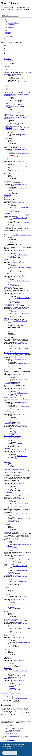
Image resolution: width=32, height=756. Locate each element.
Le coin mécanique (23, 106)
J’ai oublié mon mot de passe (19, 698)
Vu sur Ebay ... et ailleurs (11, 532)
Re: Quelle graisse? (22, 393)
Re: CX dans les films (23, 222)
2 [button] (4, 50)
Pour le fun (7, 213)
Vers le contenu (5, 12)
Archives (6, 370)
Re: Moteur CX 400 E (23, 559)
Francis (11, 315)
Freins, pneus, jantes (9, 411)
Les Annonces (8, 524)
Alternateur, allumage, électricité (12, 436)
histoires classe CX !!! (10, 287)
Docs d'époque (8, 508)
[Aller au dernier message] (23, 78)
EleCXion (7, 649)
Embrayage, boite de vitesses (12, 423)
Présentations (7, 181)
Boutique (6, 587)
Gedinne (6, 66)
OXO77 (22, 722)
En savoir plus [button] (7, 748)
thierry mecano (14, 520)
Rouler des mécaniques (10, 94)
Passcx (8, 105)
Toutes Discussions (9, 173)
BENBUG (9, 128)
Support (6, 611)
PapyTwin (22, 665)
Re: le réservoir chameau (23, 518)
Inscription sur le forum (23, 153)
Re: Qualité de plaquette (23, 419)
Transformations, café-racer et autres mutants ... (17, 94)
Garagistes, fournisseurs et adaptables (14, 469)
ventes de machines (9, 564)
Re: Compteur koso (22, 379)
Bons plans (7, 462)
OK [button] (9, 753)
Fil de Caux (13, 504)
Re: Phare (19, 443)
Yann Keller (16, 235)
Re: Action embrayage (23, 431)
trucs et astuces (8, 492)
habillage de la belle (9, 448)
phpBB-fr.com (11, 740)
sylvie (7, 72)
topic (5, 634)
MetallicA (12, 155)
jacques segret (13, 301)
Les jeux (6, 273)
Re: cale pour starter (22, 503)
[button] (4, 56)
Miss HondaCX (8, 678)
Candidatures (7, 668)
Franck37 (12, 607)
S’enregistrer (15, 693)
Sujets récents (7, 59)
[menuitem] (13, 23)
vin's (11, 420)
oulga (11, 489)
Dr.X (11, 270)
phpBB (11, 736)
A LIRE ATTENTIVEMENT (12, 146)
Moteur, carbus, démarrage (11, 397)
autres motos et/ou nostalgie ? (12, 304)
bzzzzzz (12, 688)
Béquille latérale (8, 103)
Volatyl (21, 78)
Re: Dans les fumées (22, 255)
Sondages (6, 318)
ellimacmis (12, 445)
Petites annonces (8, 550)
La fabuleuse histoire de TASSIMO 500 (15, 82)
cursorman (12, 284)
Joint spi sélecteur (9, 114)
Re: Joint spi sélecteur (23, 406)
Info (5, 158)
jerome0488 (13, 394)
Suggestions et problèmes (11, 619)
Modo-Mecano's (17, 149)
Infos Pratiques (8, 138)
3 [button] (4, 51)
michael (12, 572)
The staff (24, 149)
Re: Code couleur (22, 456)
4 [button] (4, 53)
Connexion (4, 693)
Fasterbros (22, 325)
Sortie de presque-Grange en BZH (13, 126)
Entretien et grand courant (11, 383)
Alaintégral (12, 210)
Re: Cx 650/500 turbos (23, 570)
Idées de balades (16, 74)
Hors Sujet (7, 245)
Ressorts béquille (21, 581)
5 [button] (4, 54)
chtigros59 (9, 92)
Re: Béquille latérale (22, 348)
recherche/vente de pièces (11, 575)
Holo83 (12, 256)
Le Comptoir (7, 195)
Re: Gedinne (20, 241)
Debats (6, 259)
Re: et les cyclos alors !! (23, 313)
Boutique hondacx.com (10, 595)
